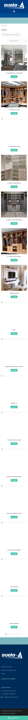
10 (19, 634)
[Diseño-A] (14, 5)
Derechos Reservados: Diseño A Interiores (11, 710)
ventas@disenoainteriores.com (11, 697)
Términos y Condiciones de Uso (8, 670)
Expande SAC (12, 713)
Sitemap (3, 673)
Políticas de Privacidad (6, 666)
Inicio (2, 25)
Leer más (14, 76)
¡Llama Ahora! (15, 718)
